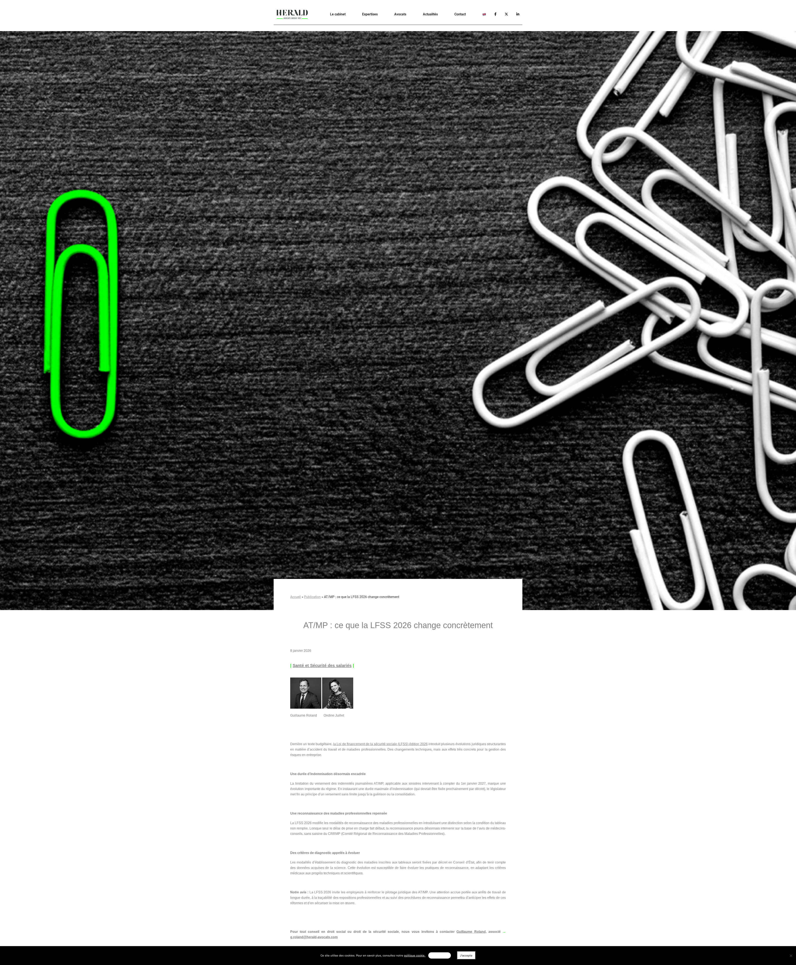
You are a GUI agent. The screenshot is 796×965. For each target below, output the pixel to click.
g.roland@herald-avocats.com (314, 937)
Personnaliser (439, 955)
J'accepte (466, 955)
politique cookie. (414, 955)
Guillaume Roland (470, 931)
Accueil (295, 597)
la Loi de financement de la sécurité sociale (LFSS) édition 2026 (380, 744)
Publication (312, 597)
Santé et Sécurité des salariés (322, 665)
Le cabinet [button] (338, 14)
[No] (791, 956)
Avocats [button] (400, 14)
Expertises (370, 14)
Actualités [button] (430, 14)
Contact (460, 14)
